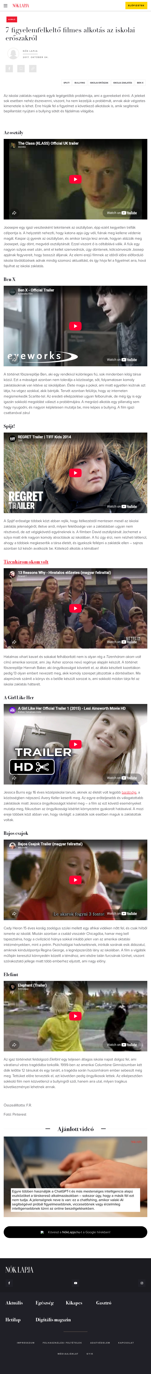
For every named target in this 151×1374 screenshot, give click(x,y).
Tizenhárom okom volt (26, 561)
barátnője (129, 792)
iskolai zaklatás (122, 82)
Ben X (140, 82)
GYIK (90, 1354)
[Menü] (5, 5)
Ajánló (11, 19)
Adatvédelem (100, 1343)
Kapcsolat (126, 1343)
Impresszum (26, 1343)
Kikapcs (74, 1302)
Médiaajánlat (68, 1354)
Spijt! (67, 82)
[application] (75, 1177)
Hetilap (13, 1319)
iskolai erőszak (99, 82)
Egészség (45, 1302)
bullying (80, 82)
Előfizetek (136, 5)
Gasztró (103, 1302)
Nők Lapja (21, 5)
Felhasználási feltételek (62, 1343)
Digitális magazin (53, 1319)
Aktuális (14, 1302)
